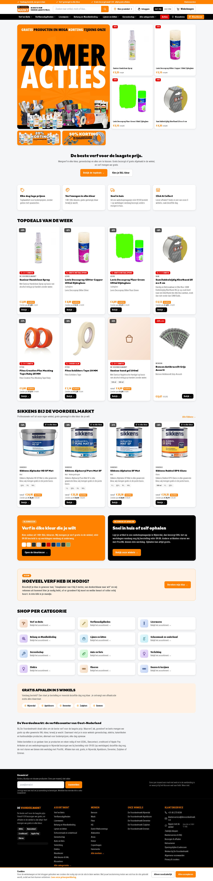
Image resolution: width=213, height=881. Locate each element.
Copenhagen (96, 845)
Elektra (57, 849)
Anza (93, 837)
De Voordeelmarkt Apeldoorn (140, 816)
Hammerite (95, 849)
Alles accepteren (185, 874)
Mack (93, 816)
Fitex (93, 821)
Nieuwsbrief (22, 775)
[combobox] (77, 9)
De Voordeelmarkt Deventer (139, 821)
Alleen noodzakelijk (163, 874)
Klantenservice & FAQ (173, 835)
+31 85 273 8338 (175, 812)
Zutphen (83, 706)
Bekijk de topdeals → (93, 172)
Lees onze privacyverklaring (63, 877)
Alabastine (95, 833)
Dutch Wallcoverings (99, 829)
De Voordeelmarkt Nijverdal (139, 812)
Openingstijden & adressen (176, 847)
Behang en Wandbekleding (86, 17)
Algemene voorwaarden (174, 855)
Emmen (99, 706)
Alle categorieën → (62, 865)
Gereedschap (128, 17)
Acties (165, 17)
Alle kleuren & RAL (61, 857)
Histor (93, 841)
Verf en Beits (24, 17)
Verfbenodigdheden (44, 17)
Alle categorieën (147, 17)
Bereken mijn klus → (177, 584)
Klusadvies (180, 17)
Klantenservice (190, 2)
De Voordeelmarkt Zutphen (139, 825)
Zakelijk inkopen (171, 831)
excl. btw (167, 9)
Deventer (67, 706)
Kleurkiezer (197, 17)
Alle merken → (97, 853)
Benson (94, 812)
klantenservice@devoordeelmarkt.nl (181, 818)
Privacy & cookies (172, 859)
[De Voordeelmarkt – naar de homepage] (23, 9)
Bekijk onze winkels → (126, 552)
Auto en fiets (59, 841)
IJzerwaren (64, 17)
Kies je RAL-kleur (121, 172)
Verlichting (58, 845)
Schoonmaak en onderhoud (65, 833)
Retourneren (170, 843)
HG (92, 825)
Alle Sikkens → (189, 417)
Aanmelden (73, 784)
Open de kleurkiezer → (36, 552)
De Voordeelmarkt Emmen (138, 829)
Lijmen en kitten (110, 17)
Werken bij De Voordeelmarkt (176, 851)
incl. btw (158, 9)
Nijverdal (31, 706)
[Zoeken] (105, 9)
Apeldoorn (49, 706)
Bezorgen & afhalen (173, 839)
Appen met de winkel (181, 825)
